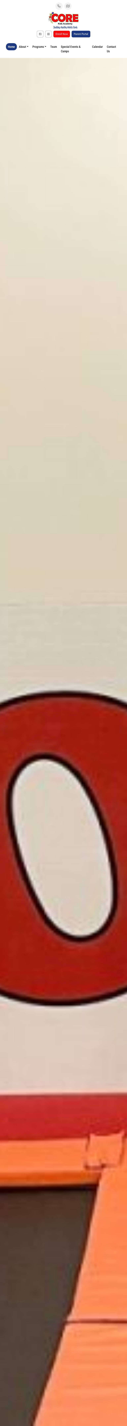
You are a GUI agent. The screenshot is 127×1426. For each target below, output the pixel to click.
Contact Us (111, 49)
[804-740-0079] (59, 6)
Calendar (97, 46)
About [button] (22, 46)
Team (53, 46)
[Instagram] (48, 34)
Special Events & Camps (71, 49)
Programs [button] (38, 46)
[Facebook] (40, 34)
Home (11, 46)
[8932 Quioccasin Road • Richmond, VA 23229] (68, 6)
